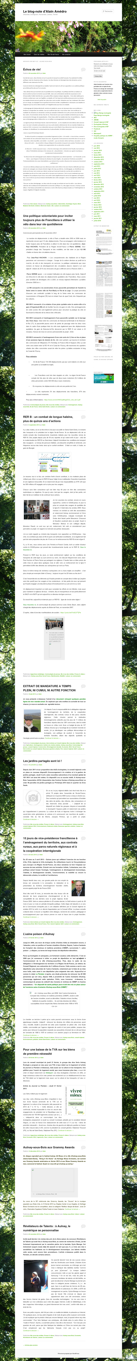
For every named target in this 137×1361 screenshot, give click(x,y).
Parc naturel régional (66, 749)
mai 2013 (97, 173)
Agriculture (29, 745)
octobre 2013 (98, 162)
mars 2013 (97, 177)
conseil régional (33, 747)
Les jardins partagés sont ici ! (42, 761)
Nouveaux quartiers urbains (51, 749)
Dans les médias (39, 54)
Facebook (97, 129)
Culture (77, 1214)
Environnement (42, 826)
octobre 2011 (98, 209)
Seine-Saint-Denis (44, 407)
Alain (44, 73)
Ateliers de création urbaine (51, 745)
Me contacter (66, 54)
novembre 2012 (99, 187)
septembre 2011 (99, 212)
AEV (95, 117)
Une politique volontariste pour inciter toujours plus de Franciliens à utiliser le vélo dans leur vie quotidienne (49, 220)
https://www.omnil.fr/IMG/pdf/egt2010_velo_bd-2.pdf (62, 400)
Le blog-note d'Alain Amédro (45, 11)
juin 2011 (97, 214)
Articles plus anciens (30, 1345)
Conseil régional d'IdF (101, 122)
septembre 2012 (99, 191)
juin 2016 (97, 146)
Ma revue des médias (52, 405)
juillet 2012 (97, 196)
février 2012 (97, 205)
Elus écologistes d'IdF (101, 127)
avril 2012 (97, 200)
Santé (49, 206)
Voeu (45, 1137)
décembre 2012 (99, 184)
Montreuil (43, 206)
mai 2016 (97, 148)
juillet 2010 (97, 221)
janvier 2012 (98, 207)
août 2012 (97, 193)
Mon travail (27, 54)
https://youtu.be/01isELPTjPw (70, 612)
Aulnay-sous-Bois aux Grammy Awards (48, 1147)
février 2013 (97, 180)
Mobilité (62, 676)
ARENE (96, 120)
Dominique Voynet (71, 204)
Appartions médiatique (37, 674)
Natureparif (97, 133)
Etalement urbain (52, 826)
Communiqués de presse (38, 405)
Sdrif (75, 749)
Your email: (97, 68)
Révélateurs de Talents (30, 1337)
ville (52, 206)
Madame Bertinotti (28, 206)
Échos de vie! (32, 69)
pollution (35, 1039)
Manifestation (55, 676)
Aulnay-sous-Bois (51, 204)
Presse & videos (79, 674)
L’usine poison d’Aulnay (38, 934)
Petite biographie (102, 99)
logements (40, 1137)
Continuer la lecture (52, 738)
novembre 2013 (99, 159)
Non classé (33, 204)
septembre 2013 (99, 164)
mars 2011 (97, 216)
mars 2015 (97, 153)
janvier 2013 (98, 182)
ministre (37, 206)
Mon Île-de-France (53, 54)
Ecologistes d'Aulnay (101, 124)
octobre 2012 (98, 189)
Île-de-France (34, 407)
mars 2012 (97, 202)
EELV (79, 204)
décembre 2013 (99, 157)
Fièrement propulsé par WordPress (68, 1353)
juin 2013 (97, 171)
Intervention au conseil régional (32, 749)
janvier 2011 (98, 218)
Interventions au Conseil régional (56, 743)
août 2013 (97, 166)
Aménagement (72, 405)
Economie (65, 747)
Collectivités (61, 204)
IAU (95, 131)
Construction (42, 747)
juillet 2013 (97, 168)
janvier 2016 (98, 150)
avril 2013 (97, 175)
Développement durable (54, 747)
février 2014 (97, 155)
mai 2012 (97, 198)
